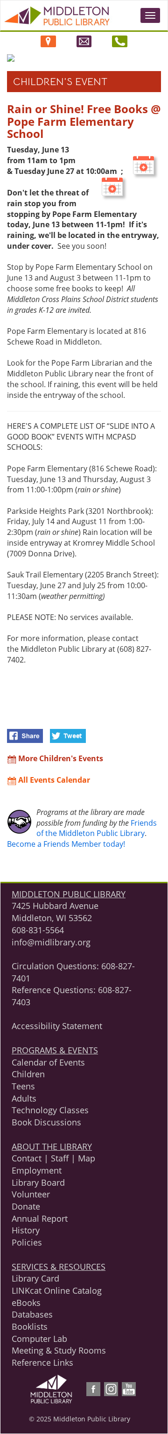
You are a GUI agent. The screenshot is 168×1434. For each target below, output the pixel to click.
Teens (23, 1086)
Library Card (35, 1278)
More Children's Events (59, 758)
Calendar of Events (48, 1062)
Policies (27, 1242)
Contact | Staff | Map (53, 1158)
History (26, 1230)
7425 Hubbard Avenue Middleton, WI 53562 (55, 911)
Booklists (30, 1326)
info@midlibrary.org (51, 942)
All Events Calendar (53, 780)
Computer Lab (39, 1338)
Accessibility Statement (57, 1025)
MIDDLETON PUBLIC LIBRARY (69, 894)
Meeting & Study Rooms (59, 1350)
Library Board (38, 1182)
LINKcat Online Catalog (57, 1290)
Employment (37, 1170)
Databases (32, 1314)
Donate (26, 1206)
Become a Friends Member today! (66, 844)
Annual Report (40, 1218)
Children (28, 1074)
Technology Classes (50, 1110)
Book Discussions (46, 1122)
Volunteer (31, 1194)
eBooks (26, 1302)
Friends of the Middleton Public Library (96, 828)
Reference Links (42, 1362)
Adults (24, 1098)
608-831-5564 (38, 930)
